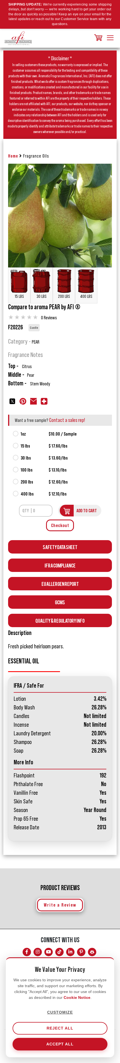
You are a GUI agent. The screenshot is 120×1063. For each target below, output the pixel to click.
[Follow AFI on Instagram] (37, 952)
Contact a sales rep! (67, 420)
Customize (60, 1012)
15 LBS (19, 296)
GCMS (60, 602)
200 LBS (64, 296)
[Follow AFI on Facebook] (27, 952)
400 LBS (86, 296)
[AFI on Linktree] (92, 952)
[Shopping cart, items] (97, 38)
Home (13, 156)
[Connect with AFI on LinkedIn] (70, 952)
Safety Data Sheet (60, 547)
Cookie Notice (77, 997)
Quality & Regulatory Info (60, 620)
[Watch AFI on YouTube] (48, 952)
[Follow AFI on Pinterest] (81, 952)
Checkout (60, 525)
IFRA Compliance (60, 565)
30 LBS (42, 296)
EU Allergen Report (60, 583)
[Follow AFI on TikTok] (59, 952)
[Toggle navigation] (110, 38)
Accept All (60, 1044)
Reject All (60, 1028)
